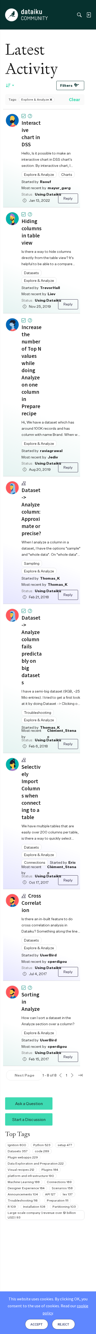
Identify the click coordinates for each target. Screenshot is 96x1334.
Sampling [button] (31, 563)
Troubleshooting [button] (37, 712)
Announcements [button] (23, 1194)
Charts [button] (66, 174)
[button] (12, 120)
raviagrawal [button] (51, 450)
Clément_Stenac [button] (61, 733)
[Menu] (10, 15)
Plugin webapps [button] (23, 1157)
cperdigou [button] (57, 961)
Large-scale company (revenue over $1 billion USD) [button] (42, 1215)
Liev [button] (51, 294)
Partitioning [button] (64, 1206)
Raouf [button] (45, 181)
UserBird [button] (48, 955)
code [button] (42, 1151)
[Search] (79, 15)
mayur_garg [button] (59, 188)
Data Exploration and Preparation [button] (36, 1163)
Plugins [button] (49, 1170)
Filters (66, 85)
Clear (74, 99)
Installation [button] (34, 1206)
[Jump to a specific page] (80, 1075)
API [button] (50, 1194)
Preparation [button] (57, 1200)
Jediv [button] (53, 457)
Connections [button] (34, 862)
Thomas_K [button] (50, 578)
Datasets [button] (31, 273)
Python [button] (41, 1145)
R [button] (12, 1206)
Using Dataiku (48, 194)
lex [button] (68, 1194)
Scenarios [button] (62, 1188)
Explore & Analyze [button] (39, 174)
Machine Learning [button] (24, 1182)
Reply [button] (68, 198)
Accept (36, 1324)
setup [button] (65, 1145)
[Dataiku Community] (26, 15)
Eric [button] (72, 862)
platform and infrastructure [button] (31, 1176)
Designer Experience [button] (26, 1188)
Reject (63, 1324)
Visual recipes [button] (21, 1170)
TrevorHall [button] (50, 287)
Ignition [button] (17, 1145)
